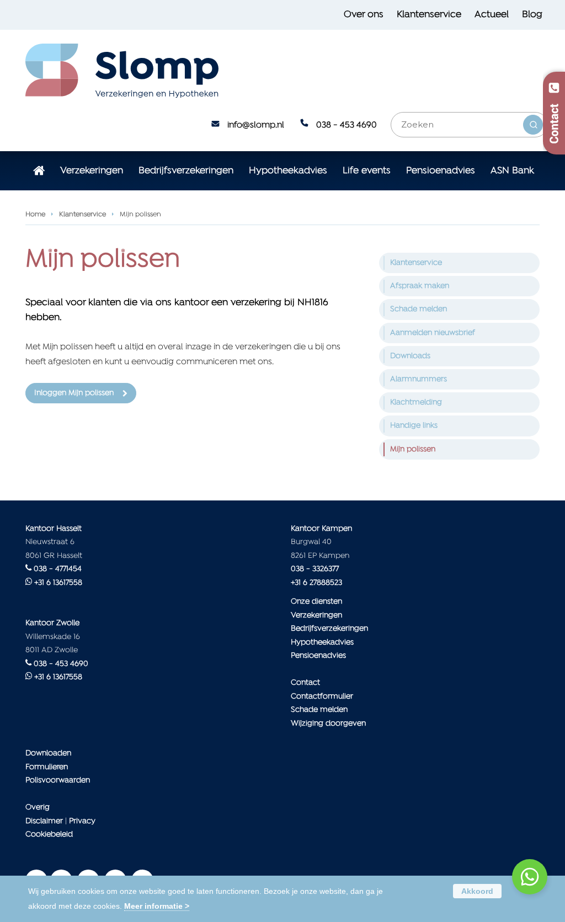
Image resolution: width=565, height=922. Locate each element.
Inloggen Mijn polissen (74, 393)
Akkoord (477, 891)
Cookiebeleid (49, 834)
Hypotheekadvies (322, 642)
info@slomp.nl (255, 125)
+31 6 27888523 (316, 583)
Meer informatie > (156, 906)
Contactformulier (322, 696)
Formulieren (46, 767)
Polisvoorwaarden (57, 780)
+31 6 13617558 (58, 583)
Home (35, 214)
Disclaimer (44, 821)
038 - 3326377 (315, 569)
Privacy (82, 821)
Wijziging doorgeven (328, 723)
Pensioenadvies (318, 655)
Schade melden (319, 710)
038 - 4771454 (58, 569)
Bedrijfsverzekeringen (329, 628)
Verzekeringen (316, 615)
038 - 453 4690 (346, 125)
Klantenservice (82, 214)
